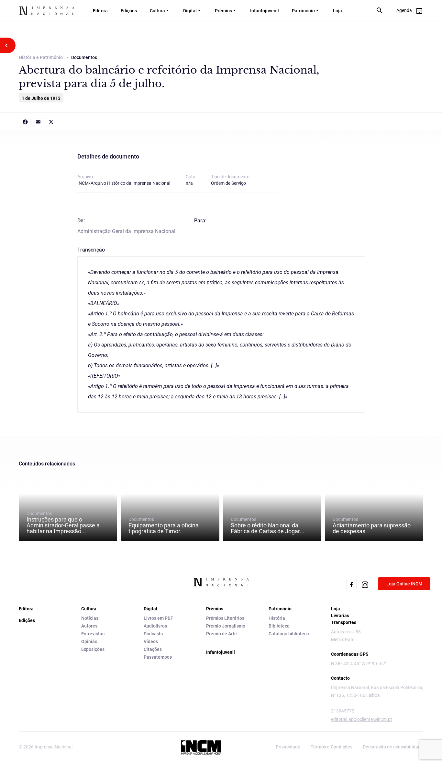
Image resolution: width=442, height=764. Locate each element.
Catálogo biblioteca (289, 633)
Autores (89, 626)
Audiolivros (155, 626)
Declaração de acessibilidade (393, 746)
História (277, 618)
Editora (100, 10)
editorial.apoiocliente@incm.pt (361, 719)
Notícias (89, 618)
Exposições (93, 649)
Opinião (89, 641)
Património (303, 10)
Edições (129, 10)
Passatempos (158, 657)
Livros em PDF (158, 618)
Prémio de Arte (221, 633)
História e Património (41, 57)
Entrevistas (93, 633)
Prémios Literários (225, 618)
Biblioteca (279, 626)
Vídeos (151, 641)
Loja (337, 10)
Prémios (223, 10)
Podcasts (153, 633)
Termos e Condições (331, 746)
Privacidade (288, 746)
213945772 (342, 710)
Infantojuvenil (264, 10)
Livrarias (340, 615)
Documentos (63, 522)
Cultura (157, 10)
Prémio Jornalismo (225, 626)
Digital (190, 10)
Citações (153, 649)
